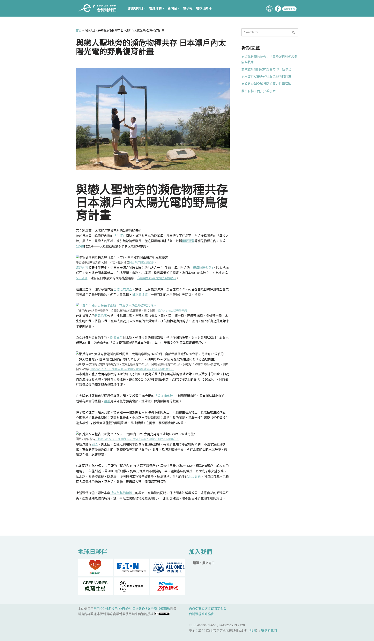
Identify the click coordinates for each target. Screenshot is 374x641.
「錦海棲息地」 (164, 396)
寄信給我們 (269, 630)
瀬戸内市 (82, 267)
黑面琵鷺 (188, 241)
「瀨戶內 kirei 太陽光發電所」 (156, 278)
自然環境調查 (122, 289)
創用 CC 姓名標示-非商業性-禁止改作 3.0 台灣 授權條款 (132, 609)
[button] (293, 32)
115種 (80, 246)
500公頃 (81, 278)
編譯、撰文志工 (204, 563)
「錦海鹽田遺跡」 (201, 267)
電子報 (187, 8)
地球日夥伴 (204, 8)
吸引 (107, 401)
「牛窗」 (119, 235)
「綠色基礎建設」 (122, 493)
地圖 (253, 630)
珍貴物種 (101, 315)
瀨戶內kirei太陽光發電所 (172, 310)
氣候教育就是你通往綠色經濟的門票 (266, 76)
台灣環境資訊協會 (201, 614)
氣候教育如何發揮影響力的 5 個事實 (266, 69)
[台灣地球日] (99, 8)
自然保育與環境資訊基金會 (207, 609)
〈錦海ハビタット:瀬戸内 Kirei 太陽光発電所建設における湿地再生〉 (132, 369)
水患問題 (194, 476)
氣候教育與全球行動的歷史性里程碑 (266, 84)
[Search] (293, 32)
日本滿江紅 (140, 294)
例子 (95, 444)
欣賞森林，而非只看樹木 (258, 91)
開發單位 (116, 337)
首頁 (78, 30)
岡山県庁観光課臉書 (141, 262)
